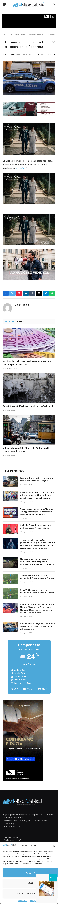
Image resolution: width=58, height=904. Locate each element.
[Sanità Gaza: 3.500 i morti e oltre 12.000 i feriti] (29, 388)
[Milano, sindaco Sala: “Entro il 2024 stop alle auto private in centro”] (29, 430)
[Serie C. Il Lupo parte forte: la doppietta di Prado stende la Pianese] (10, 579)
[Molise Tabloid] (29, 4)
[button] (54, 845)
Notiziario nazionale (46, 54)
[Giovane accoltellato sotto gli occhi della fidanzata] (29, 78)
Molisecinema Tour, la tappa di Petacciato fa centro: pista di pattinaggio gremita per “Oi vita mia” (37, 561)
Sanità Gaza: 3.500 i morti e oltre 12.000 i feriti (28, 406)
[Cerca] (53, 4)
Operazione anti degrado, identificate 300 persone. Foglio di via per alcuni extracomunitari (37, 626)
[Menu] (4, 4)
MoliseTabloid (11, 54)
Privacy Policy (35, 901)
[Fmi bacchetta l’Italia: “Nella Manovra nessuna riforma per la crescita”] (29, 343)
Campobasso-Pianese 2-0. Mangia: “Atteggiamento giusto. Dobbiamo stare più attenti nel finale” (36, 511)
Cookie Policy (23, 901)
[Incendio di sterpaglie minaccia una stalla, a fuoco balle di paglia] (10, 481)
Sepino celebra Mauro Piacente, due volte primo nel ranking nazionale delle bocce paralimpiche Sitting (37, 495)
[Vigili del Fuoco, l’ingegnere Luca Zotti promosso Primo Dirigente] (10, 529)
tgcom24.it (20, 168)
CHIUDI (53, 878)
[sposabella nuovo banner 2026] (29, 154)
